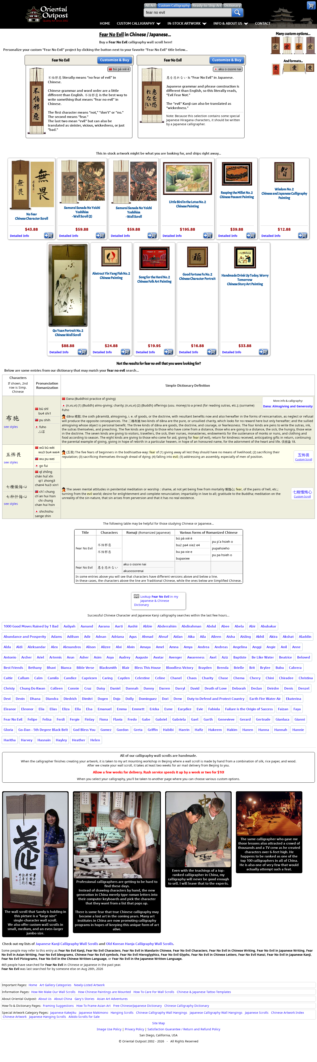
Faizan (283, 709)
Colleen (56, 688)
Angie (271, 647)
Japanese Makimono (93, 1012)
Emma (122, 709)
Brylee (265, 667)
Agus (133, 636)
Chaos (192, 678)
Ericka (154, 709)
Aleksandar (37, 647)
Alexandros (72, 647)
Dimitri (87, 698)
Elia (41, 709)
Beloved (303, 657)
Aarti (119, 626)
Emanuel (105, 709)
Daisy (101, 688)
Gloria (8, 729)
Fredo (132, 719)
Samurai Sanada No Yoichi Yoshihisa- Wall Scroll (134, 212)
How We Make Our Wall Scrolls (53, 992)
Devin (20, 698)
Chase (223, 678)
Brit (252, 667)
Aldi (19, 647)
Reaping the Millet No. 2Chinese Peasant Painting (237, 195)
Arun (70, 657)
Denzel (303, 688)
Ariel (40, 657)
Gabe (146, 719)
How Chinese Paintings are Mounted (104, 992)
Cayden (124, 678)
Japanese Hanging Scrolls (47, 1017)
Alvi (119, 647)
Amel (160, 647)
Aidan (178, 636)
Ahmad (147, 636)
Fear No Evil (13, 719)
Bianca (66, 667)
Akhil (260, 636)
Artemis (55, 657)
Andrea (203, 647)
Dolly (130, 698)
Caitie (8, 678)
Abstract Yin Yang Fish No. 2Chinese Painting (111, 275)
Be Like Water (263, 657)
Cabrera (295, 667)
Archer (26, 657)
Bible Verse (85, 667)
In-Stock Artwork (184, 23)
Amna (174, 647)
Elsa (89, 709)
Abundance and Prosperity (25, 636)
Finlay (89, 719)
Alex (54, 647)
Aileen (216, 636)
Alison (91, 647)
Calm (38, 678)
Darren (164, 688)
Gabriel (161, 719)
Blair (125, 667)
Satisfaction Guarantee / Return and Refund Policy (184, 1029)
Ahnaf (163, 636)
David (194, 688)
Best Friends (13, 667)
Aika (191, 636)
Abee (225, 626)
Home (105, 23)
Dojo (116, 698)
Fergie (75, 719)
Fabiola (214, 709)
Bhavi (51, 667)
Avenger (175, 657)
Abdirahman (191, 626)
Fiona (103, 719)
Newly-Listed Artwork (89, 985)
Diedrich (70, 698)
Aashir (133, 626)
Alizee (106, 647)
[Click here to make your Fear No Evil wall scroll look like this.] (37, 132)
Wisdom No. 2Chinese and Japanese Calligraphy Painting (284, 193)
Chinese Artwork (15, 1017)
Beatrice (285, 657)
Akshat (288, 636)
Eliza (66, 709)
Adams (56, 636)
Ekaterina (293, 698)
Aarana (104, 626)
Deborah (239, 688)
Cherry (255, 678)
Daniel (115, 688)
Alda (7, 647)
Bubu (280, 667)
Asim (97, 657)
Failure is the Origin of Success (249, 709)
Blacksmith (108, 667)
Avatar (158, 657)
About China (63, 999)
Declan (256, 688)
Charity (207, 678)
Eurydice (184, 709)
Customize (114, 60)
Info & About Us (227, 23)
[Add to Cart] (48, 235)
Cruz (87, 688)
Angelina (240, 647)
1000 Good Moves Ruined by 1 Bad (31, 626)
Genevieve (226, 719)
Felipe (32, 719)
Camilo (53, 678)
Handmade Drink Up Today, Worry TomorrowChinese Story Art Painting (244, 279)
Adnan (101, 636)
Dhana (35, 698)
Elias (53, 709)
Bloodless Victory (179, 667)
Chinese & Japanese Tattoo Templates (204, 992)
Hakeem (215, 729)
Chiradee (286, 678)
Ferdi (61, 719)
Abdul (211, 626)
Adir (87, 636)
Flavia (117, 719)
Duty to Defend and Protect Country (215, 698)
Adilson (73, 636)
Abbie (147, 626)
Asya (110, 657)
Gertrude (263, 719)
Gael (194, 719)
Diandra (52, 698)
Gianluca (282, 719)
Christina (306, 678)
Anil (284, 647)
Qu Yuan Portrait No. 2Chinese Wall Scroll (68, 332)
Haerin (184, 729)
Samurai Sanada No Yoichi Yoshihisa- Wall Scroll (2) (82, 212)
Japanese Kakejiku (63, 1012)
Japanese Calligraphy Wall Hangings (216, 1012)
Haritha (10, 740)
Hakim (232, 729)
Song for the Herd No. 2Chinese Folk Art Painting (154, 279)
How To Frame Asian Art (93, 1006)
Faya (297, 709)
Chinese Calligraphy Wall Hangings (161, 1012)
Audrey (124, 657)
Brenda (223, 667)
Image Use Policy (109, 1029)
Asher (84, 657)
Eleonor (27, 709)
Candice (70, 678)
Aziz (225, 657)
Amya (188, 647)
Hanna (263, 729)
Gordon (123, 729)
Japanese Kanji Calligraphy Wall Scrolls (67, 944)
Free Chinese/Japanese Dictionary (137, 1006)
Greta (138, 729)
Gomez (105, 729)
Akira (273, 636)
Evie (200, 709)
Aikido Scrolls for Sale (84, 1017)
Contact (262, 23)
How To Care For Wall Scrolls (153, 992)
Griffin (153, 729)
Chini (270, 678)
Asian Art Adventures (112, 999)
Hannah (280, 729)
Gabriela (179, 719)
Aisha (230, 636)
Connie (73, 688)
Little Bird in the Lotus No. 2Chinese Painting (187, 204)
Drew (178, 698)
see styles (11, 427)
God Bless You (84, 729)
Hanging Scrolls (122, 1012)
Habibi (168, 729)
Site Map (158, 1023)
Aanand (87, 626)
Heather (78, 740)
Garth (208, 719)
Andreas (221, 647)
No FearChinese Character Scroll (31, 216)
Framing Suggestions (58, 1006)
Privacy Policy (134, 1029)
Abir (252, 626)
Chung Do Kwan (32, 688)
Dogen (103, 698)
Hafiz (199, 729)
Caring (107, 678)
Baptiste (239, 657)
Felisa (47, 719)
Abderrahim (166, 626)
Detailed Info (19, 236)
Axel (213, 657)
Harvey (26, 740)
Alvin (131, 647)
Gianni (300, 719)
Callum (23, 678)
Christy (9, 688)
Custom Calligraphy (136, 23)
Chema (239, 678)
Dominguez (148, 698)
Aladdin (305, 636)
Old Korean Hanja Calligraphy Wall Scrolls (139, 944)
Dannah (132, 688)
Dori (165, 698)
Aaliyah (69, 626)
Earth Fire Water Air (265, 698)
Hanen (247, 729)
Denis (288, 688)
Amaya (145, 647)
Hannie (298, 729)
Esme (168, 709)
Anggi (256, 647)
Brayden (205, 667)
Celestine (142, 678)
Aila (203, 636)
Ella (78, 709)
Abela (239, 626)
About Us (45, 999)
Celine (160, 678)
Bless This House (148, 667)
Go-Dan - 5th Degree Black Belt (43, 729)
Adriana (117, 636)
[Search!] (237, 12)
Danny (149, 688)
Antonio (10, 657)
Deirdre (273, 688)
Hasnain (44, 740)
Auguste (141, 657)
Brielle (239, 667)
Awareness (195, 657)
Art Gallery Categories (55, 985)
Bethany (35, 667)
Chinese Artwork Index (287, 1012)
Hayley (61, 740)
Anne (296, 647)
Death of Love (216, 688)
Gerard (245, 719)
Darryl (180, 688)
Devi (7, 698)
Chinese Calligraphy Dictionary (186, 1006)
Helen (95, 740)
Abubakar (268, 626)
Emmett (138, 709)
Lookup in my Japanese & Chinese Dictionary (156, 600)
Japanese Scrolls (256, 1012)
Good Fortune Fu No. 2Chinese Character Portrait (197, 276)
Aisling (245, 636)
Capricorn (89, 678)
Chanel (176, 678)
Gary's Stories (84, 999)
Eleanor (10, 709)
